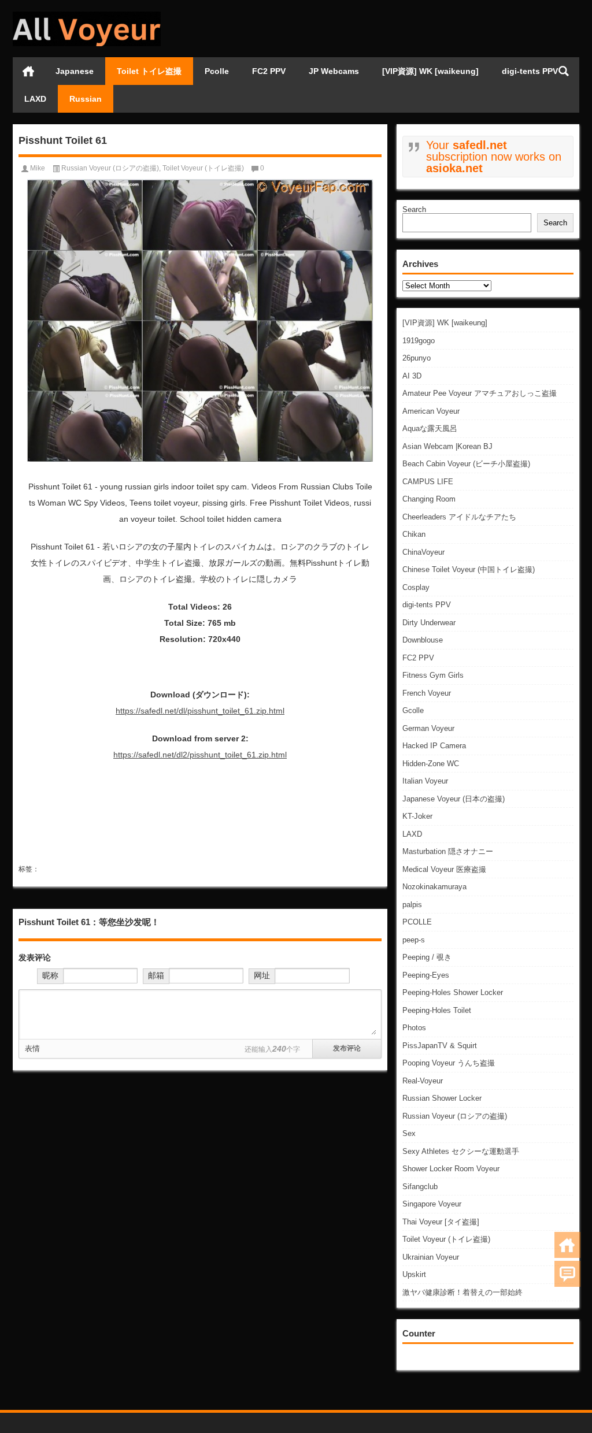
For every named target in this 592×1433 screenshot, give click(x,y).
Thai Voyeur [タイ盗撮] (440, 1221)
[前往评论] (567, 1274)
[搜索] (563, 71)
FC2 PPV (269, 71)
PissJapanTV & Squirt (439, 1045)
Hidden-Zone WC (430, 763)
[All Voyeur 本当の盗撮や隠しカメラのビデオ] (87, 15)
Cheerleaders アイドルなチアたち (459, 517)
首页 (28, 71)
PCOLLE (417, 922)
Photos (414, 1027)
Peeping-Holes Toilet (436, 1010)
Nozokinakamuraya (434, 886)
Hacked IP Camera (434, 745)
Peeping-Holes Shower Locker (452, 992)
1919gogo (418, 340)
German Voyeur (428, 728)
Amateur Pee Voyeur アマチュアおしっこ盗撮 (479, 393)
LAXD (35, 98)
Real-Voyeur (422, 1080)
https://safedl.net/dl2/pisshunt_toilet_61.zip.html (200, 754)
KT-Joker (417, 816)
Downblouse (422, 640)
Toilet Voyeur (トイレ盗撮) (446, 1239)
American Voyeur (431, 411)
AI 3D (411, 376)
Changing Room (429, 499)
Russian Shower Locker (442, 1098)
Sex (409, 1133)
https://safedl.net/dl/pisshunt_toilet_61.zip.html (200, 710)
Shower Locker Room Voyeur (451, 1168)
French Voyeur (426, 693)
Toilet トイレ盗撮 (149, 71)
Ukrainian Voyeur (430, 1257)
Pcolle (217, 71)
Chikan (414, 534)
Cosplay (416, 587)
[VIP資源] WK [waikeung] (430, 71)
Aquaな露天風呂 (429, 428)
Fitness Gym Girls (433, 675)
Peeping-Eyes (425, 975)
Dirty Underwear (429, 622)
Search (414, 209)
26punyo (416, 358)
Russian (85, 98)
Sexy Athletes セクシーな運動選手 (460, 1151)
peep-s (413, 939)
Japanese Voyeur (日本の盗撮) (453, 799)
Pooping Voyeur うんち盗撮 (448, 1063)
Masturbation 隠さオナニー (447, 851)
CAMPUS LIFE (427, 481)
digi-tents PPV (530, 71)
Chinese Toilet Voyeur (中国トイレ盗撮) (468, 569)
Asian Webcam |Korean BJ (447, 446)
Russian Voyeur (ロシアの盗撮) (454, 1116)
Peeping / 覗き (427, 957)
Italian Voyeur (425, 781)
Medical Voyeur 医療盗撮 (444, 869)
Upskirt (414, 1274)
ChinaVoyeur (423, 552)
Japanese (75, 71)
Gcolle (413, 710)
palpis (412, 904)
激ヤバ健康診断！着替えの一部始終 (462, 1292)
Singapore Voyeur (431, 1204)
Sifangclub (420, 1186)
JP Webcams (334, 71)
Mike (37, 168)
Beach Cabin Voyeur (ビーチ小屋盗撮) (466, 463)
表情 (32, 1048)
